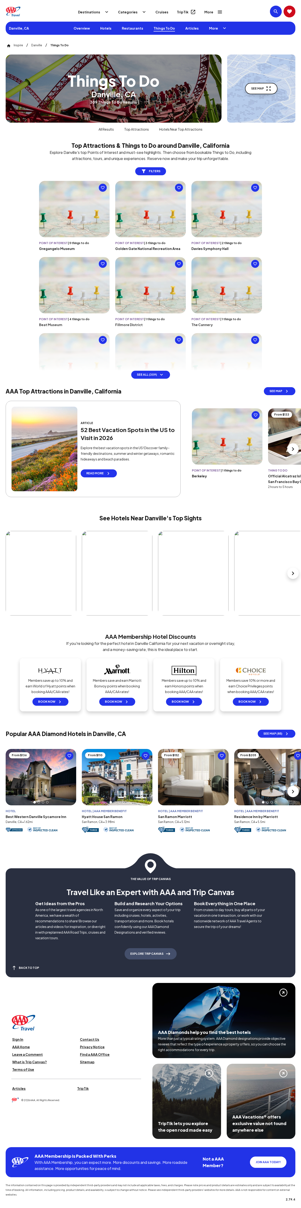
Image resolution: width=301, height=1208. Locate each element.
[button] (34, 802)
